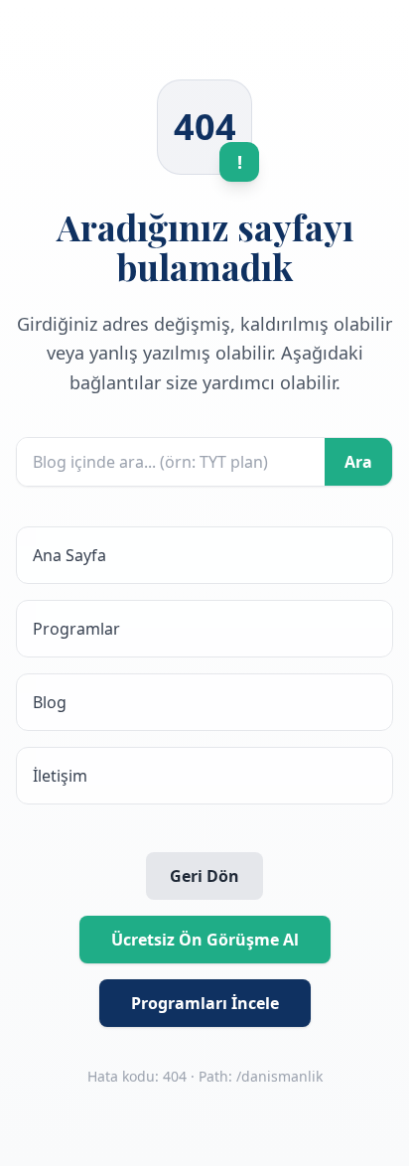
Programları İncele (205, 1003)
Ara (358, 462)
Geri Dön (204, 876)
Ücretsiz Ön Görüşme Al (205, 939)
